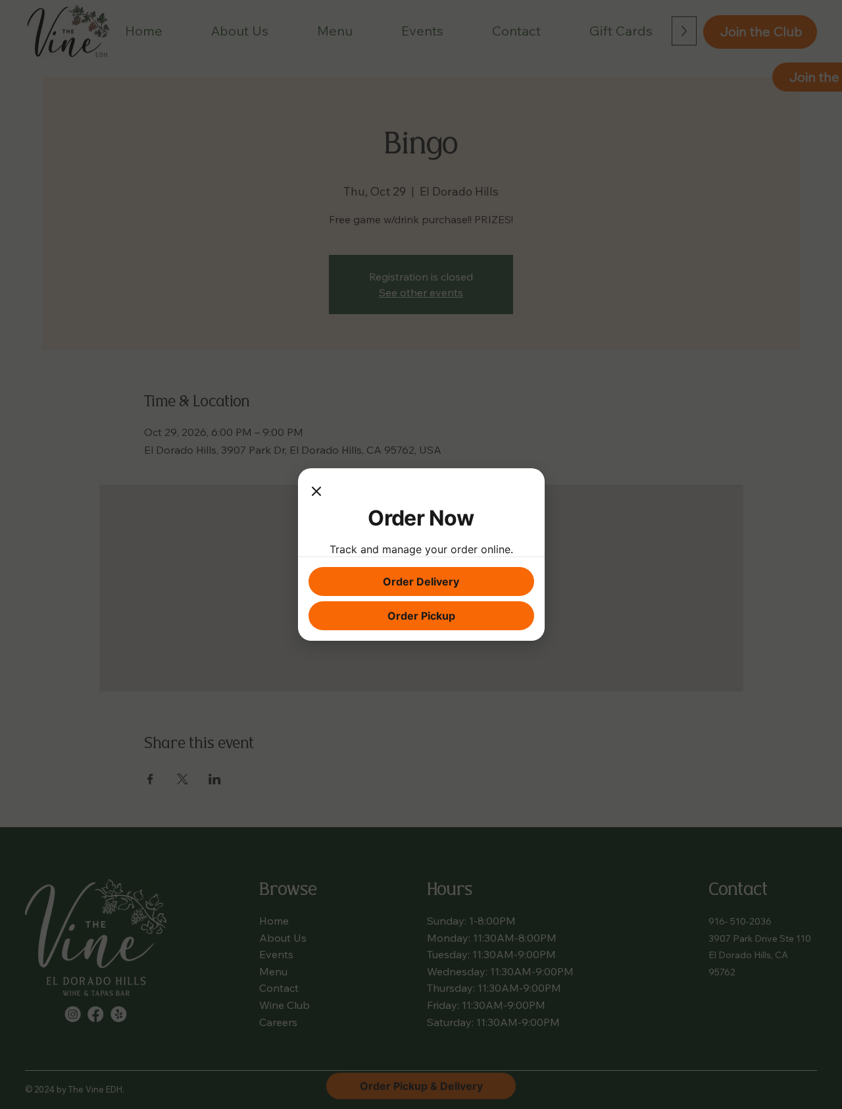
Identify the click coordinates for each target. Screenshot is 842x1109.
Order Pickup (421, 615)
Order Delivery (421, 581)
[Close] (316, 492)
